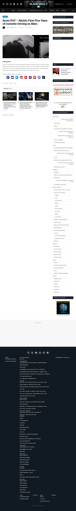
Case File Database (10, 361)
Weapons (56, 241)
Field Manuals (57, 177)
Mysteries (55, 243)
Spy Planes (57, 211)
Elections (56, 126)
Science (5, 16)
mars (10, 83)
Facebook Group (24, 496)
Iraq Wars (56, 284)
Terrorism (56, 233)
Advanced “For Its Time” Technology (30, 412)
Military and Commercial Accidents (61, 225)
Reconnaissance (58, 208)
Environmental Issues (59, 268)
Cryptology (56, 172)
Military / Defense (57, 187)
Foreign (56, 206)
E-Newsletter (59, 4)
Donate (64, 10)
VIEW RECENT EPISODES (63, 315)
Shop (57, 10)
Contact (69, 4)
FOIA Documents (22, 10)
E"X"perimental (58, 200)
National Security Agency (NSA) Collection (63, 160)
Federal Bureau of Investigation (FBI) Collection (65, 154)
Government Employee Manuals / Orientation (65, 132)
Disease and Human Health (60, 265)
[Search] (73, 10)
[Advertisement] (63, 51)
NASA (15, 83)
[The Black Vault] (38, 4)
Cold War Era (57, 281)
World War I (56, 289)
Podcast (52, 10)
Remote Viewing (57, 254)
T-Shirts (42, 499)
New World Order (58, 249)
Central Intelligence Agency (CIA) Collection (63, 147)
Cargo (56, 197)
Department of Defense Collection (61, 150)
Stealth (56, 214)
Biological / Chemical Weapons (61, 219)
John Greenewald (11, 27)
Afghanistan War (57, 278)
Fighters (56, 203)
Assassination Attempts (60, 235)
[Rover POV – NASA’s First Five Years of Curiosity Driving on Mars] (26, 46)
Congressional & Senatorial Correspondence (67, 120)
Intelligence (55, 169)
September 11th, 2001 (60, 238)
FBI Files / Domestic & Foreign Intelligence (63, 175)
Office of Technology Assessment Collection (65, 163)
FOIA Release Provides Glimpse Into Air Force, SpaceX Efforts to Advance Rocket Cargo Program (10, 105)
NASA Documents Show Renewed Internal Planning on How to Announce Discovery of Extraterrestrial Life (26, 105)
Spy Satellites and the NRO (60, 184)
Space (55, 270)
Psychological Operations (59, 230)
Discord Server (24, 499)
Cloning (55, 262)
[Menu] (3, 10)
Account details (45, 501)
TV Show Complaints (58, 140)
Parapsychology (57, 251)
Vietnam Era (56, 286)
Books (42, 496)
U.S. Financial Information (59, 142)
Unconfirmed (58, 216)
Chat (45, 10)
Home (13, 10)
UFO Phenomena (57, 257)
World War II (56, 292)
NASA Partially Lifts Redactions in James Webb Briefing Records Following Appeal (42, 104)
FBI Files (22, 359)
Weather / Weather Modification (61, 273)
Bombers (57, 195)
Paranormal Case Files (36, 10)
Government (55, 116)
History (54, 145)
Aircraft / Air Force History (59, 192)
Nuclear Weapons (58, 227)
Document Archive (10, 359)
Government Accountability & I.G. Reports (63, 128)
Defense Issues (57, 222)
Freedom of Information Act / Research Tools (64, 181)
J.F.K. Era (55, 157)
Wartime (55, 276)
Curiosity (5, 83)
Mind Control (57, 246)
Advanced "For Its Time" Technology (62, 190)
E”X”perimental (24, 420)
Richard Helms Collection (59, 167)
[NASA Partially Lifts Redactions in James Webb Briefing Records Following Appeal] (42, 96)
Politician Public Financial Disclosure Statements (65, 136)
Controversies (57, 123)
